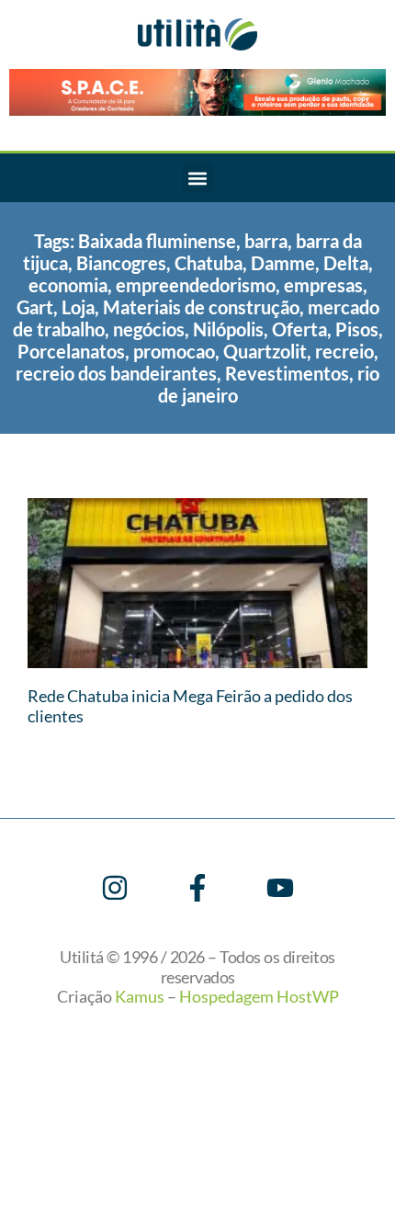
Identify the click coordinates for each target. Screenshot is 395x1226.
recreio (344, 351)
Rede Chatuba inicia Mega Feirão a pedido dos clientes (190, 706)
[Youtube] (280, 887)
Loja (78, 307)
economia (67, 285)
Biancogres (121, 263)
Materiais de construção (201, 307)
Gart (35, 307)
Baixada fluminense (157, 241)
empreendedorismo (196, 285)
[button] (198, 178)
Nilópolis (228, 329)
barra (266, 241)
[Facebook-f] (197, 887)
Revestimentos (287, 373)
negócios (149, 329)
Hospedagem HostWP (259, 996)
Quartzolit (265, 351)
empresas (323, 285)
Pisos (356, 329)
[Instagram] (114, 887)
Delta (345, 263)
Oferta (299, 329)
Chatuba (209, 263)
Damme (283, 263)
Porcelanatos (71, 351)
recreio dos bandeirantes (116, 373)
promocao (174, 351)
